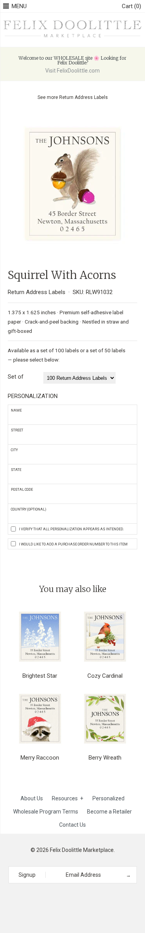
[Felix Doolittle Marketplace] (72, 21)
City (14, 450)
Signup (27, 875)
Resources (67, 798)
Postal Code (22, 490)
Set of (16, 376)
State (16, 470)
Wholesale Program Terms (45, 811)
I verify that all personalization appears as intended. (71, 529)
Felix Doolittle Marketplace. (82, 850)
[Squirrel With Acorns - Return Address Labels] (72, 118)
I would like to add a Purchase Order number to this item (73, 544)
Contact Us (72, 825)
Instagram (69, 897)
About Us (31, 798)
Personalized (108, 798)
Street (17, 430)
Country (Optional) (28, 509)
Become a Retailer (109, 811)
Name (16, 410)
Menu (19, 6)
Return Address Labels (83, 97)
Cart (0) (131, 6)
